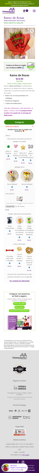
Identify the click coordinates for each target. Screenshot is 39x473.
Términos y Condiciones (12, 470)
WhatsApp (19, 307)
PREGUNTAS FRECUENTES (19, 310)
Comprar (19, 122)
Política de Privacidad (28, 470)
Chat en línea (19, 303)
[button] (32, 31)
